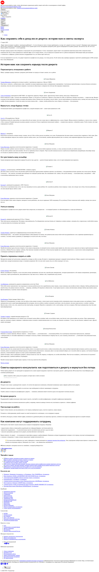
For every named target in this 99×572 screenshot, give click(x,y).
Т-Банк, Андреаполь (27, 482)
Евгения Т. (3, 185)
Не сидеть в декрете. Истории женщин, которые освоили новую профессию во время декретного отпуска (32, 465)
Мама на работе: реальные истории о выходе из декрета (18, 459)
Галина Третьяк (5, 270)
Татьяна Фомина (5, 232)
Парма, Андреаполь (44, 481)
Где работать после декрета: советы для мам (15, 462)
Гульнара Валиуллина (6, 331)
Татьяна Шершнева (6, 82)
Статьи (5, 35)
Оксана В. (3, 219)
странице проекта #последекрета (56, 440)
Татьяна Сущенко (5, 316)
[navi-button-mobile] (2, 31)
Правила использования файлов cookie (27, 8)
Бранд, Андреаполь (21, 479)
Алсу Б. (3, 118)
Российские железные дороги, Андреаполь (28, 477)
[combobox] (7, 567)
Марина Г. (3, 133)
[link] (3, 23)
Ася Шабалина (4, 284)
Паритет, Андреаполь (32, 486)
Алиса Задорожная (6, 95)
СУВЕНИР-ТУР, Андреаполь (45, 484)
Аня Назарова (4, 299)
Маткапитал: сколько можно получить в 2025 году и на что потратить (22, 468)
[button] (2, 27)
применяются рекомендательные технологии (31, 560)
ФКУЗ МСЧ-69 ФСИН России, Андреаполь (33, 476)
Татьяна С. (3, 169)
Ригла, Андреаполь (44, 474)
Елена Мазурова (5, 147)
